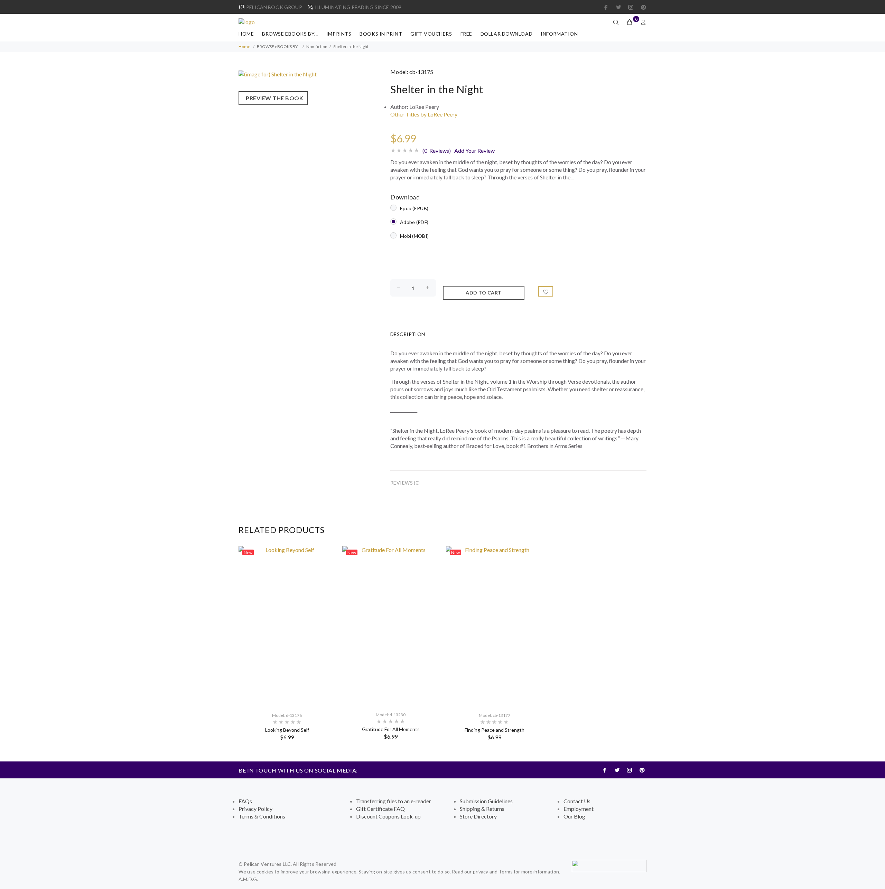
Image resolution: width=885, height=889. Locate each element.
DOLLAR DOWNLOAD (506, 34)
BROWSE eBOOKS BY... (290, 34)
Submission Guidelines (486, 801)
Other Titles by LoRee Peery (423, 114)
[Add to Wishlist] (545, 291)
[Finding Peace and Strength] (494, 626)
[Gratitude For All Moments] (390, 625)
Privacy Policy (255, 808)
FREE (466, 34)
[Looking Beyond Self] (287, 626)
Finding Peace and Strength (494, 730)
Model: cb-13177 (494, 715)
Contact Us (576, 801)
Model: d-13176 (287, 715)
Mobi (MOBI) (414, 236)
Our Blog (574, 816)
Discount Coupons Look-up (388, 816)
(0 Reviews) (436, 150)
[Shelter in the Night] (278, 73)
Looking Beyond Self (287, 730)
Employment (578, 808)
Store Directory (478, 816)
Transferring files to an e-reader (393, 801)
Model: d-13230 (391, 714)
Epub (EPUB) (414, 208)
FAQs (245, 801)
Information (559, 34)
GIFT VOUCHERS (431, 34)
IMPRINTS (338, 34)
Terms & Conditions (262, 816)
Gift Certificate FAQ (380, 808)
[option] (287, 643)
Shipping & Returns (482, 808)
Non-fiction (316, 46)
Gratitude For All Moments (391, 729)
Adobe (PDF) (414, 222)
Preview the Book (273, 98)
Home (246, 34)
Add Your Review (474, 150)
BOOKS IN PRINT (381, 34)
